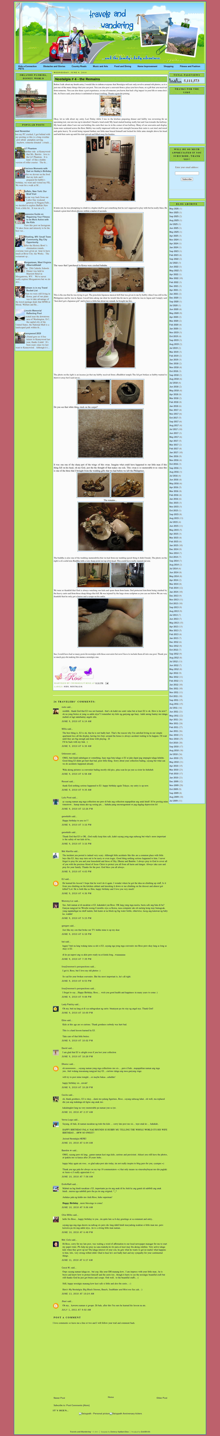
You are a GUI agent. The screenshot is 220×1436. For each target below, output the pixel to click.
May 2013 (174, 623)
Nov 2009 (173, 785)
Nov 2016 (173, 460)
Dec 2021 (173, 286)
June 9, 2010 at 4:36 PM (77, 893)
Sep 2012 (173, 654)
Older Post (162, 1398)
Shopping (168, 65)
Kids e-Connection (27, 65)
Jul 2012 (173, 662)
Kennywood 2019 (32, 333)
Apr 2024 (173, 244)
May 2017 (174, 437)
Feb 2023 (173, 255)
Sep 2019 (173, 340)
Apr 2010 (173, 766)
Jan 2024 (173, 247)
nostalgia (76, 687)
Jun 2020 (173, 309)
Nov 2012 (173, 646)
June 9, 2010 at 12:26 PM (77, 809)
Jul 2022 (173, 263)
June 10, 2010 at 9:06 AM (77, 1207)
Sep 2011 (173, 700)
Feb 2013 (173, 634)
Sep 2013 (173, 607)
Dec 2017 (173, 410)
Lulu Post (66, 798)
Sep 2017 (173, 422)
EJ (63, 879)
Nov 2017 (173, 414)
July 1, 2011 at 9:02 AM (76, 1310)
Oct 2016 (173, 464)
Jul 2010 (173, 754)
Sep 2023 (173, 251)
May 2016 (174, 483)
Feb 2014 (173, 588)
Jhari (64, 1301)
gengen (65, 926)
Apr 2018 (173, 394)
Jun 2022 (173, 267)
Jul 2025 (173, 224)
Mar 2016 (173, 491)
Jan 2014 (173, 592)
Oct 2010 (173, 743)
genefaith (66, 816)
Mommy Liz (67, 901)
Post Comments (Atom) (78, 1405)
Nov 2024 (173, 240)
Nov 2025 (173, 212)
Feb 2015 (173, 542)
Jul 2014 (173, 569)
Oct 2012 (173, 650)
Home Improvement (147, 65)
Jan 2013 (173, 638)
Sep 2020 (173, 302)
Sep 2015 (173, 514)
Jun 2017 (173, 433)
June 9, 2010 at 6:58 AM (77, 774)
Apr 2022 (173, 274)
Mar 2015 (173, 538)
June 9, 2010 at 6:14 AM (77, 721)
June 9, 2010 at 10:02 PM (77, 1041)
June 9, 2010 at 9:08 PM (77, 997)
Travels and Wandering (80, 1432)
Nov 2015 (173, 507)
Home (111, 1397)
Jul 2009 (173, 801)
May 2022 (174, 271)
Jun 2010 (173, 758)
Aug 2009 (174, 797)
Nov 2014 (173, 553)
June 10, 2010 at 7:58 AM (77, 1177)
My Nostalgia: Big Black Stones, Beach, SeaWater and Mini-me (100, 1290)
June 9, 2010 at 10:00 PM (77, 1013)
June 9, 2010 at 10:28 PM (77, 1056)
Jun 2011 (173, 712)
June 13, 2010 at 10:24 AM (78, 1294)
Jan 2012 (173, 685)
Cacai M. (66, 1268)
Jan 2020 (173, 329)
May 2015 (174, 530)
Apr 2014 (173, 580)
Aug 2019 (174, 344)
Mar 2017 (173, 445)
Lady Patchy (68, 1004)
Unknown (66, 754)
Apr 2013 (173, 627)
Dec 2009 (173, 781)
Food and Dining (122, 65)
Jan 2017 (173, 452)
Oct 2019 (173, 336)
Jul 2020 (173, 305)
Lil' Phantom (30, 148)
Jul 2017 (173, 429)
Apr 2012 (173, 673)
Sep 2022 (173, 259)
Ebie (64, 1020)
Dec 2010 (173, 735)
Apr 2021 (173, 290)
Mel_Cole (66, 1240)
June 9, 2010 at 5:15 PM (77, 918)
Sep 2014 (173, 561)
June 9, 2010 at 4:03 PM (77, 872)
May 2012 (174, 669)
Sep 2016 (173, 468)
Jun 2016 (173, 480)
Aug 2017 (174, 425)
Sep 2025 (173, 216)
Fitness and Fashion (190, 65)
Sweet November (21, 131)
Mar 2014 (173, 584)
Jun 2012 (173, 665)
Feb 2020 (173, 325)
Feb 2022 (173, 282)
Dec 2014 (173, 549)
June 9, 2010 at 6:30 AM (77, 746)
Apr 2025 (173, 236)
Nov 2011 (173, 692)
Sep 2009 (173, 793)
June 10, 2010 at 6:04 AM (77, 1143)
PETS (21, 68)
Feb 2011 (173, 727)
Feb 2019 (173, 356)
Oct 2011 (173, 696)
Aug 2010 (174, 750)
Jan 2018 (173, 406)
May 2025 (174, 232)
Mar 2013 (173, 630)
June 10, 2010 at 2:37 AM (77, 1112)
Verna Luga (67, 1120)
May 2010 (174, 762)
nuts (64, 707)
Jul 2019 (173, 348)
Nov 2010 (173, 739)
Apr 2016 (173, 487)
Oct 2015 (173, 510)
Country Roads (79, 65)
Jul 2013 (173, 615)
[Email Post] (106, 683)
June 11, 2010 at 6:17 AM (77, 1260)
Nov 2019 (173, 332)
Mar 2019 (173, 352)
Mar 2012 (173, 677)
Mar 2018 (173, 398)
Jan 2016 (173, 499)
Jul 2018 (173, 383)
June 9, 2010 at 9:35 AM (77, 790)
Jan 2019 (173, 360)
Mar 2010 (173, 770)
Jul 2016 (173, 476)
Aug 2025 (174, 220)
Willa (64, 729)
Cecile (65, 1095)
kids (66, 687)
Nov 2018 (173, 367)
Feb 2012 (173, 681)
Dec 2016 (173, 456)
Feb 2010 (173, 774)
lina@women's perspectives (76, 967)
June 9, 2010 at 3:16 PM (77, 825)
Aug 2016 (174, 472)
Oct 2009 (173, 789)
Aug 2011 (173, 704)
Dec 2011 (173, 689)
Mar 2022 (173, 278)
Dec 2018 (173, 363)
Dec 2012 (173, 642)
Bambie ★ (67, 1150)
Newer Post (59, 1398)
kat (63, 942)
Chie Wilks (67, 1215)
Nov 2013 (173, 600)
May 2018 (174, 391)
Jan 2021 (173, 294)
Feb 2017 (173, 449)
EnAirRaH (66, 1184)
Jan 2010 (173, 778)
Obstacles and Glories (54, 65)
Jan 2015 (173, 545)
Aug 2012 (174, 658)
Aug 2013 (174, 611)
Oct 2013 (173, 603)
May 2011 (173, 716)
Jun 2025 (173, 228)
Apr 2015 (173, 534)
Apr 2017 (173, 441)
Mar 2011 (173, 723)
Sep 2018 (173, 375)
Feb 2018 (173, 402)
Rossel (65, 781)
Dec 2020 (173, 298)
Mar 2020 (173, 321)
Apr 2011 (173, 720)
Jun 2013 (173, 619)
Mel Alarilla (67, 851)
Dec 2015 (173, 503)
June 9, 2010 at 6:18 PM (77, 934)
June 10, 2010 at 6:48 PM (77, 1232)
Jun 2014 (173, 572)
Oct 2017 (173, 418)
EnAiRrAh (145, 1432)
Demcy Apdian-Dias (119, 1432)
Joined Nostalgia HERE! (74, 1139)
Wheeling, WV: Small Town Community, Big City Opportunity (37, 239)
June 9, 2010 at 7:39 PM (77, 959)
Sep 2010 (173, 747)
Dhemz (65, 1064)
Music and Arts (100, 65)
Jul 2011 (173, 708)
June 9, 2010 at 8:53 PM (77, 981)
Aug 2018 (174, 379)
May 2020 (174, 313)
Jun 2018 (173, 387)
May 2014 (174, 576)
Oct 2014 (173, 557)
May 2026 (174, 209)
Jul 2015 (173, 522)
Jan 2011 (173, 731)
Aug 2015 (174, 518)
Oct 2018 (173, 371)
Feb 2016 (173, 495)
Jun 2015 (173, 526)
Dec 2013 (173, 596)
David (64, 1048)
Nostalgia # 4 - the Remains (77, 79)
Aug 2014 (174, 565)
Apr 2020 (173, 317)
